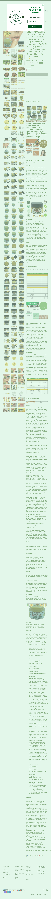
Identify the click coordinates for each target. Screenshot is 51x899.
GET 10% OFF (35, 26)
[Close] (42, 5)
